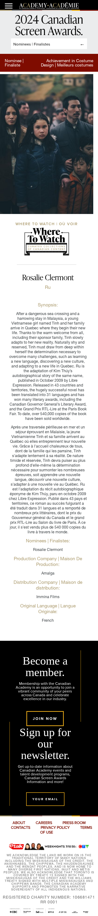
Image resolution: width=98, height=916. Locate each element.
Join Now (45, 718)
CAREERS (44, 823)
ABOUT (19, 823)
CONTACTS (20, 827)
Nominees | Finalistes (31, 44)
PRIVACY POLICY (55, 827)
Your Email (45, 799)
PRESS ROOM (74, 823)
